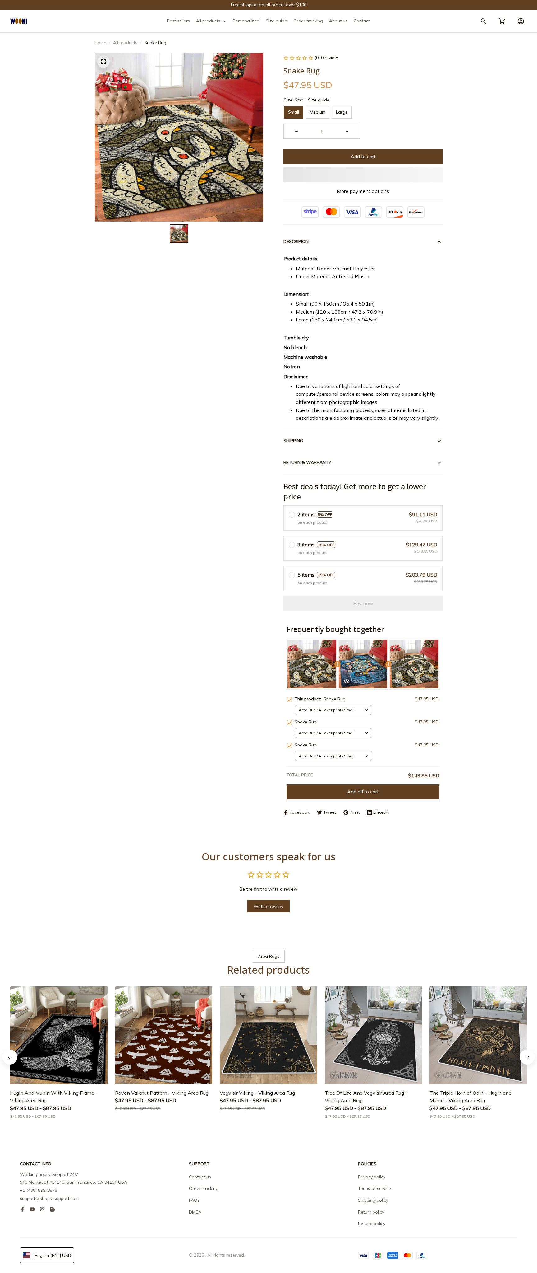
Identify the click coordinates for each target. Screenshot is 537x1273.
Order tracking (203, 1188)
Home (100, 42)
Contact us (200, 1177)
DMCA (195, 1212)
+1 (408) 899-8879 (38, 1190)
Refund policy (371, 1223)
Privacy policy (371, 1177)
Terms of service (374, 1188)
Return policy (371, 1212)
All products (125, 42)
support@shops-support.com (49, 1198)
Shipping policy (373, 1200)
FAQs (194, 1200)
